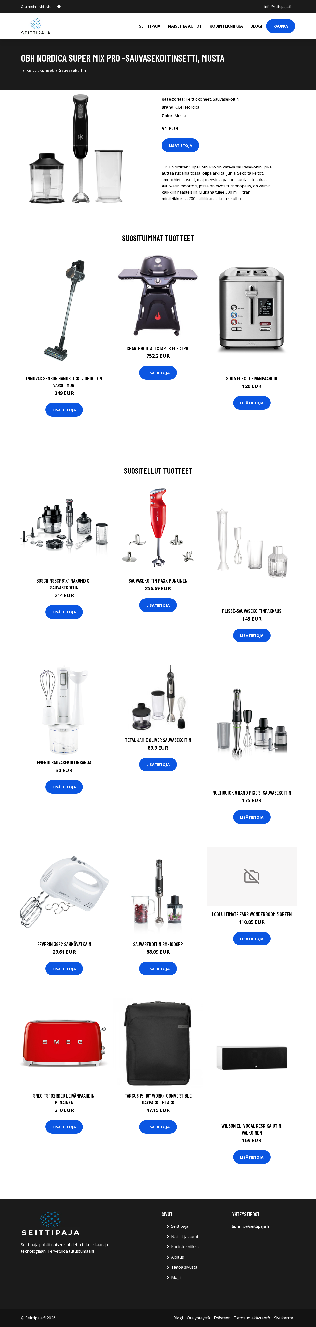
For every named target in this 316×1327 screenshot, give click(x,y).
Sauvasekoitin (72, 70)
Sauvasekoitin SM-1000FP (158, 944)
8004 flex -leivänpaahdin (251, 378)
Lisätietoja (180, 145)
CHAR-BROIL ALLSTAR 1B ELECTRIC (158, 348)
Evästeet (222, 1318)
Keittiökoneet (40, 70)
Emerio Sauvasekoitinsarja (64, 762)
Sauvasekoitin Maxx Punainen (158, 580)
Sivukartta (283, 1318)
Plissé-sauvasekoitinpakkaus (251, 611)
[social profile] (59, 6)
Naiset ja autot (185, 26)
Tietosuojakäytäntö (252, 1318)
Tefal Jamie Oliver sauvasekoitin (158, 740)
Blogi (256, 26)
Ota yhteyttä (198, 1318)
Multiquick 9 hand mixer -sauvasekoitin (251, 792)
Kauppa (280, 26)
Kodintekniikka (226, 26)
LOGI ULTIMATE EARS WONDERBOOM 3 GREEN (252, 914)
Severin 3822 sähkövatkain (64, 944)
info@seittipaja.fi (277, 6)
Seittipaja (149, 26)
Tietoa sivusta (184, 1267)
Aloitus (177, 1257)
